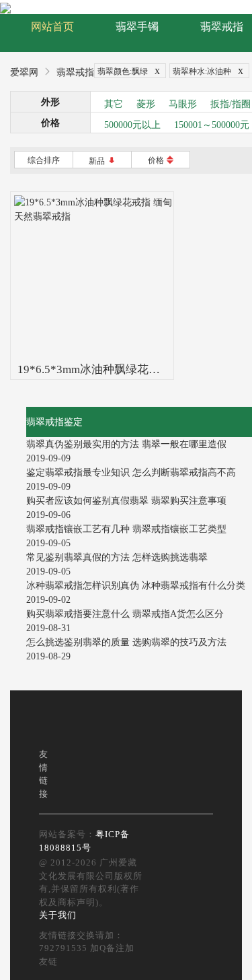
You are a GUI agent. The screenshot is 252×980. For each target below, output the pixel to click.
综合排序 (44, 160)
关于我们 (58, 915)
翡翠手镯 (137, 26)
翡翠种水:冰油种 (208, 70)
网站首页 (52, 26)
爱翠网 (24, 72)
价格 (161, 160)
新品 (102, 161)
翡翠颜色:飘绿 (128, 70)
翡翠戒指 (221, 26)
